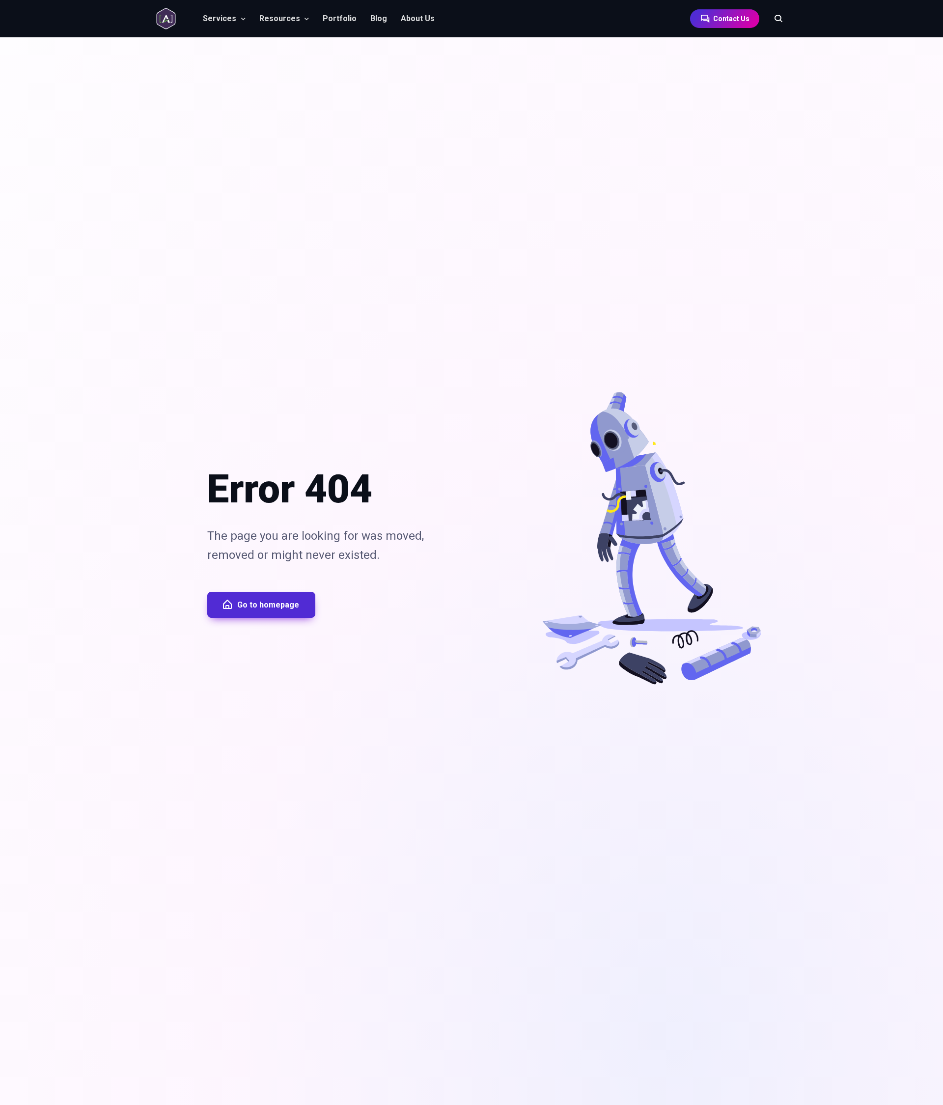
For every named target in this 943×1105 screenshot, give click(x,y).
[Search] (773, 18)
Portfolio (340, 18)
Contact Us (730, 19)
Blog (378, 18)
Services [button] (219, 18)
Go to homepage (268, 604)
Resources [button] (279, 18)
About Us (418, 18)
